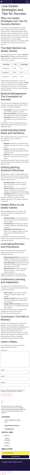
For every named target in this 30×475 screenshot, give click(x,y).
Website (3, 382)
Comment (4, 350)
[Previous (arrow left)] (1, 474)
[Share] (7, 472)
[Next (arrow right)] (4, 474)
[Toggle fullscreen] (4, 472)
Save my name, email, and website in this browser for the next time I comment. (13, 390)
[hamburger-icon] (27, 2)
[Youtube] (26, 467)
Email (3, 376)
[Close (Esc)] (10, 472)
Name (3, 370)
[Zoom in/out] (1, 472)
